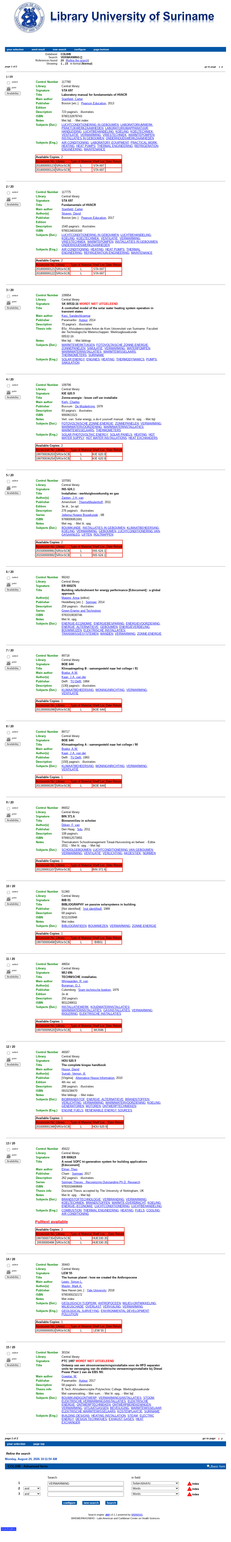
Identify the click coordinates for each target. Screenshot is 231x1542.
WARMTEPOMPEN (141, 135)
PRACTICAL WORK (144, 142)
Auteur (83, 320)
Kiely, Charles (71, 402)
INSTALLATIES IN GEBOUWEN (83, 138)
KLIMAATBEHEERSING (143, 528)
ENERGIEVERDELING (134, 627)
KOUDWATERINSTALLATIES (109, 1007)
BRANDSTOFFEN (137, 1099)
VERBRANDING (113, 1199)
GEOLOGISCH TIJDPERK (79, 1303)
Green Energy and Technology (81, 610)
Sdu (79, 829)
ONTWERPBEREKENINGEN (131, 1404)
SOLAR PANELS (121, 434)
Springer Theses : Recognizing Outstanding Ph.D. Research (101, 1182)
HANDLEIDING (71, 131)
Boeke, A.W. (70, 672)
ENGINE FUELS (72, 1110)
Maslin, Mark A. (72, 1286)
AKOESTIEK (132, 853)
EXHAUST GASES (121, 1419)
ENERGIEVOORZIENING (143, 623)
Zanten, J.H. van (72, 497)
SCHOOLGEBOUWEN (76, 849)
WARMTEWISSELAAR (146, 1408)
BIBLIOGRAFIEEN (74, 926)
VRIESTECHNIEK (115, 135)
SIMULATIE (95, 348)
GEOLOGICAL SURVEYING (80, 1311)
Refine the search (77, 60)
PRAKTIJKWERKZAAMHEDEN (82, 128)
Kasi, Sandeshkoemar (76, 315)
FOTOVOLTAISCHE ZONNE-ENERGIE (122, 345)
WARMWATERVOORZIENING (82, 427)
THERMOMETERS (74, 355)
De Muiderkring (85, 406)
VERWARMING (90, 135)
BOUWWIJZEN (72, 630)
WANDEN (106, 633)
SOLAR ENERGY (73, 359)
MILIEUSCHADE (73, 1306)
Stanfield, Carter (72, 99)
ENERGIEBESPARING (109, 623)
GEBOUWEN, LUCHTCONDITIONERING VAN (129, 531)
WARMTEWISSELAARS (119, 351)
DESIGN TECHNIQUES (91, 1419)
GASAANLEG (71, 534)
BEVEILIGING (119, 1408)
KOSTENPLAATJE (129, 1411)
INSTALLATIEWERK (75, 1007)
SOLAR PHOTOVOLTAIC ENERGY (85, 434)
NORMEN (149, 853)
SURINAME (96, 355)
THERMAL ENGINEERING (115, 146)
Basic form (218, 1466)
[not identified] (92, 908)
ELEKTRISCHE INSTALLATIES (104, 630)
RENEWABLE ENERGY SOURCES (108, 1110)
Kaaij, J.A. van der (74, 677)
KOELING (122, 131)
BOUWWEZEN (98, 926)
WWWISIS (137, 1514)
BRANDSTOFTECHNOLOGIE (81, 1199)
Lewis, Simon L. (72, 1281)
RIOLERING (70, 1013)
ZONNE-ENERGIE (149, 633)
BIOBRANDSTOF (73, 1099)
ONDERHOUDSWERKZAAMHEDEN (130, 138)
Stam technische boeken (94, 989)
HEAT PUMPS (85, 146)
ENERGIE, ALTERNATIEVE (80, 627)
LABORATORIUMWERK (136, 124)
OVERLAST (93, 1306)
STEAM (132, 1415)
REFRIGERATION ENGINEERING (106, 252)
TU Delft (75, 681)
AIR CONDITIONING (75, 142)
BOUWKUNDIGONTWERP (79, 1398)
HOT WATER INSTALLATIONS (106, 438)
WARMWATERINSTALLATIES (82, 351)
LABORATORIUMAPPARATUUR (126, 128)
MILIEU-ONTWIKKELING (139, 1303)
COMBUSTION (71, 1210)
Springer (91, 602)
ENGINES (93, 359)
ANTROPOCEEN (109, 1303)
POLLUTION (70, 1314)
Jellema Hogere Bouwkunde (80, 515)
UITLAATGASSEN (96, 1408)
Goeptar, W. (69, 1376)
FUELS (140, 1210)
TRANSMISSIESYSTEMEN (80, 633)
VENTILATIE (70, 135)
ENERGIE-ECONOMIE (77, 623)
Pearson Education (93, 103)
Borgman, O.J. (71, 985)
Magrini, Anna (70, 598)
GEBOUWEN (109, 627)
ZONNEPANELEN (73, 348)
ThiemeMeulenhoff (91, 502)
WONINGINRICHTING (110, 690)
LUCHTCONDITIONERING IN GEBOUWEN (90, 124)
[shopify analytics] (8, 1530)
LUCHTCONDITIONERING (112, 1206)
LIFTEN (87, 534)
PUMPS (151, 359)
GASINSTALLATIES (116, 1010)
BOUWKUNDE (71, 528)
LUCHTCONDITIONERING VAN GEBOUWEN (123, 849)
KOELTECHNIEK (141, 131)
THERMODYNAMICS (130, 359)
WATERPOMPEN (138, 348)
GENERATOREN (73, 1106)
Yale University (96, 1290)
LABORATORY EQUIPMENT (110, 142)
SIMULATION (70, 362)
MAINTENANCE (94, 149)
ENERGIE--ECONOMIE (77, 1206)
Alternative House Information (95, 1078)
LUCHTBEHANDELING (98, 131)
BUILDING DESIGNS (76, 1415)
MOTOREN (93, 1106)
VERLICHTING (112, 853)
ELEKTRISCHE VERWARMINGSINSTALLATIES (94, 1401)
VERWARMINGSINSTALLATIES (120, 1398)
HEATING (68, 146)
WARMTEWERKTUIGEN (78, 345)
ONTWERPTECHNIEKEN (119, 1106)
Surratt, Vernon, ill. (74, 1073)
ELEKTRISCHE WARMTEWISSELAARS (89, 1411)
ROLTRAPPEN (103, 534)
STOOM (148, 1398)
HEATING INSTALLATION (108, 1415)
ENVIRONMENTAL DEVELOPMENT (125, 1311)
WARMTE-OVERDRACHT (129, 1202)
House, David (70, 1069)
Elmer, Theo (69, 1169)
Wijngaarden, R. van (75, 981)
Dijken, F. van (71, 825)
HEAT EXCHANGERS (143, 438)
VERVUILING (112, 1306)
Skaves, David (71, 213)
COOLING (153, 1210)
